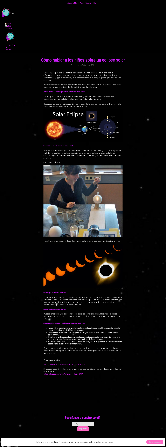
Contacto (9, 50)
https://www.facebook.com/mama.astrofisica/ (64, 364)
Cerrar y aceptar (155, 442)
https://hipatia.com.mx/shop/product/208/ (63, 374)
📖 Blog (8, 26)
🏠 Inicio (8, 23)
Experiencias (10, 28)
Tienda (7, 47)
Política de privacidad (9, 446)
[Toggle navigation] (13, 13)
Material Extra (10, 45)
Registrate (83, 429)
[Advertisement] (83, 397)
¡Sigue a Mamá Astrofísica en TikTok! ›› (83, 3)
